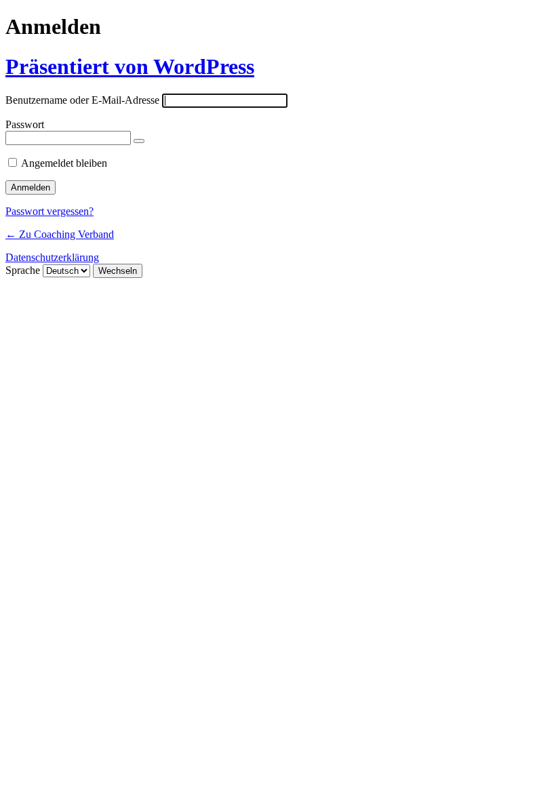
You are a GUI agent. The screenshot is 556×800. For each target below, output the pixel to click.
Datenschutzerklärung (52, 257)
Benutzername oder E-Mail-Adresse (82, 100)
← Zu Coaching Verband (59, 234)
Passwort (24, 124)
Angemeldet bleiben (64, 163)
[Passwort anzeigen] (139, 141)
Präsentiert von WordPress (129, 66)
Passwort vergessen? (49, 211)
